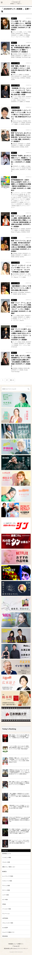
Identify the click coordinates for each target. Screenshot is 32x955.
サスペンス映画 (6, 890)
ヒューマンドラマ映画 (7, 876)
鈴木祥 (17, 147)
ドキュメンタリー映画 (7, 922)
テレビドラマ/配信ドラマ (8, 932)
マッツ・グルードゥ (16, 36)
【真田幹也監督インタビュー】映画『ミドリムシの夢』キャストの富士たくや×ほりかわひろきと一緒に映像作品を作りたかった (21, 115)
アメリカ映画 (22, 277)
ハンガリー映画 (17, 96)
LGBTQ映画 (5, 918)
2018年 (23, 96)
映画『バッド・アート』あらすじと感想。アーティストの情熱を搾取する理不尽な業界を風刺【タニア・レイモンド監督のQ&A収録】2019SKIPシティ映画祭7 (21, 308)
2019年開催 (16, 274)
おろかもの (16, 194)
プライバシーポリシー (22, 948)
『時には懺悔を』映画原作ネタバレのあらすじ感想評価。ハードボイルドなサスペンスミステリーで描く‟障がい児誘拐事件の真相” (19, 795)
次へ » (12, 380)
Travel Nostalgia (15, 78)
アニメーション (6, 913)
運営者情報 (5, 936)
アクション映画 (6, 885)
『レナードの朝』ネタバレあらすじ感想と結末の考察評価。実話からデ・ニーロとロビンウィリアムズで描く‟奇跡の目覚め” (19, 747)
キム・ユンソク (17, 168)
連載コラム (14, 18)
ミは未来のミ (25, 197)
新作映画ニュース (6, 853)
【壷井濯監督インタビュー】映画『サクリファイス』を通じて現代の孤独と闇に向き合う (21, 288)
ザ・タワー (21, 200)
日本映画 (15, 54)
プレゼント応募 (6, 862)
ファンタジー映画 (6, 908)
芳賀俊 (13, 147)
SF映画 (4, 904)
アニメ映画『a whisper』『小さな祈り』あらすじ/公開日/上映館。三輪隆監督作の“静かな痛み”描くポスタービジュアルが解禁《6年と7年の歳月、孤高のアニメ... (19, 831)
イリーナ (27, 200)
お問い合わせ (13, 948)
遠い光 (25, 194)
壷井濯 (21, 194)
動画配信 (4, 871)
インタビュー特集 (15, 63)
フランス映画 (25, 36)
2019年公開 (26, 368)
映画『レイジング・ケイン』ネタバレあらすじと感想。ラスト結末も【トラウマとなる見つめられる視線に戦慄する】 (19, 842)
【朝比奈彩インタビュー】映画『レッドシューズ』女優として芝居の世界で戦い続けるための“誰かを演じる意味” (19, 807)
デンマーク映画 (17, 342)
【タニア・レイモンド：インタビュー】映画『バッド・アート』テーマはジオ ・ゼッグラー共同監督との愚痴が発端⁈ (21, 268)
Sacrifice (21, 256)
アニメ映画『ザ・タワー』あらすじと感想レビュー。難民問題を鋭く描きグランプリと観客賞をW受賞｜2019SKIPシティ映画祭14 (21, 25)
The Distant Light (26, 57)
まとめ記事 (5, 927)
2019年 (13, 33)
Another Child (25, 168)
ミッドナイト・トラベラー (20, 192)
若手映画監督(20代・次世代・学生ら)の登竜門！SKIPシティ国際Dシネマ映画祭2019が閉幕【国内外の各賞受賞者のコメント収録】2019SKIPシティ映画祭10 (21, 185)
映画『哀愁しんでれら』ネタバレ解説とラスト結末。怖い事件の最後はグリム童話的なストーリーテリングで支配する (19, 783)
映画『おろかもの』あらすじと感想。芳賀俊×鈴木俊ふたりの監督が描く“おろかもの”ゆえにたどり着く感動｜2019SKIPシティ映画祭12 (21, 137)
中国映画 (28, 78)
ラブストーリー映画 (7, 880)
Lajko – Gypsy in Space (19, 100)
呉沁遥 (29, 76)
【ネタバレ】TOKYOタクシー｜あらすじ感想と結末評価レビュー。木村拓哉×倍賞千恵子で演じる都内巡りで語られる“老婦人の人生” (19, 819)
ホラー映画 (5, 899)
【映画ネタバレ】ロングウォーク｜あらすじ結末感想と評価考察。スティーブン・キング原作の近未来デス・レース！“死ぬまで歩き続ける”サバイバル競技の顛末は (19, 771)
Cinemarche (16, 2)
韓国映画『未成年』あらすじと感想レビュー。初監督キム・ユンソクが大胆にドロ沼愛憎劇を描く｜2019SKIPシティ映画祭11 (21, 160)
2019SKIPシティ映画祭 (21, 33)
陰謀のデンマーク (21, 205)
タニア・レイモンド (18, 275)
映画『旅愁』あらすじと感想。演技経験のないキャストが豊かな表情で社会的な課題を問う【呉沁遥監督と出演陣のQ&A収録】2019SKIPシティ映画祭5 (21, 361)
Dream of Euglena (17, 121)
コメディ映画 (5, 894)
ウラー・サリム (23, 345)
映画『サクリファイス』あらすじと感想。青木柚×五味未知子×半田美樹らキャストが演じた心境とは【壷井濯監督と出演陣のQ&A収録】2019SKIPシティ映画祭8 (21, 246)
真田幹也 (27, 124)
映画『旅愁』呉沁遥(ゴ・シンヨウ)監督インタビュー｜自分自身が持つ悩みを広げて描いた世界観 (21, 69)
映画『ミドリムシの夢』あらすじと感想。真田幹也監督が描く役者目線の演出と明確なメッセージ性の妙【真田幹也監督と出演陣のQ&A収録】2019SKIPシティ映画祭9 (21, 221)
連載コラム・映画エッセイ (8, 866)
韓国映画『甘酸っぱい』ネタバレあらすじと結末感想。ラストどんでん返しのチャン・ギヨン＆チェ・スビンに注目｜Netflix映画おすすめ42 (19, 760)
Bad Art (16, 277)
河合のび (15, 143)
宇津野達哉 (18, 57)
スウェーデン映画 (17, 32)
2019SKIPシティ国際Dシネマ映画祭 (20, 35)
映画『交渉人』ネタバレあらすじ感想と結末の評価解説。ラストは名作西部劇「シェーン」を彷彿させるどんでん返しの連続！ (19, 736)
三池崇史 (15, 200)
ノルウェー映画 (27, 32)
